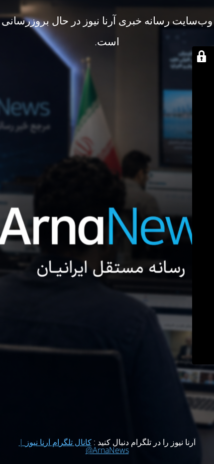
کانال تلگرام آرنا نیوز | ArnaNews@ (74, 446)
